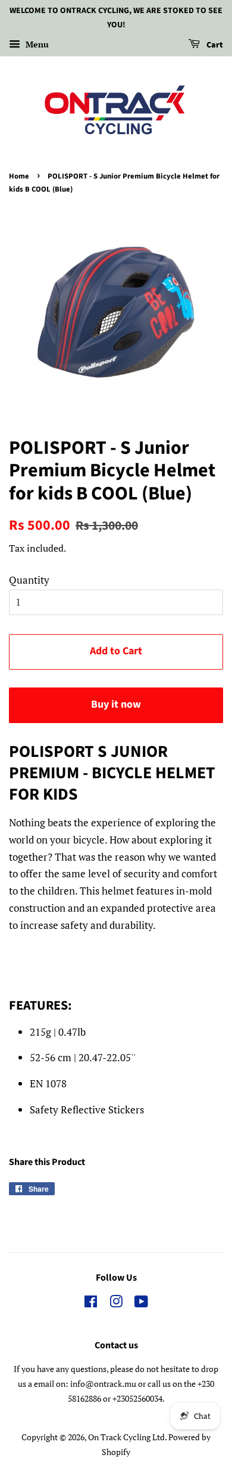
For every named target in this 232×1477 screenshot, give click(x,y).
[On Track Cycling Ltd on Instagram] (116, 1303)
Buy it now (116, 704)
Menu (36, 44)
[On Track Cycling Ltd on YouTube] (141, 1303)
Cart (214, 45)
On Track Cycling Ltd (126, 1437)
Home (19, 176)
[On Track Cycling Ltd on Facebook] (91, 1303)
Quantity (29, 580)
